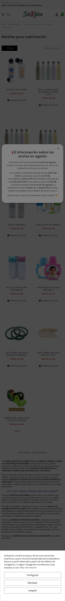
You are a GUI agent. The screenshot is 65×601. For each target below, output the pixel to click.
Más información (28, 567)
